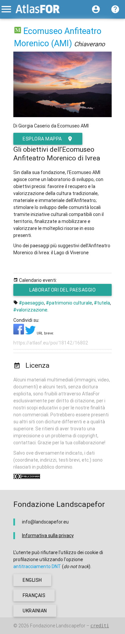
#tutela (102, 303)
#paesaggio (31, 303)
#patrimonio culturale (69, 303)
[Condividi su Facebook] (19, 333)
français (34, 595)
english (32, 580)
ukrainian (35, 611)
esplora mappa (42, 139)
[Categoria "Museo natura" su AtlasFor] (18, 31)
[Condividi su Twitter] (31, 333)
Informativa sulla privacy (48, 535)
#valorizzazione (30, 310)
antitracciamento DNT (37, 566)
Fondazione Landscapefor (57, 626)
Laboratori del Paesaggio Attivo (62, 291)
